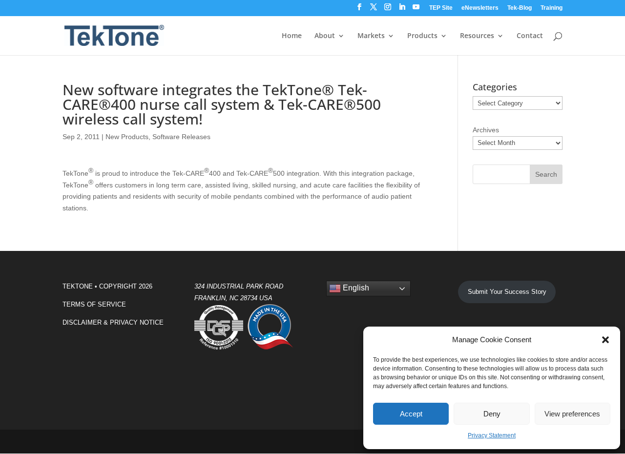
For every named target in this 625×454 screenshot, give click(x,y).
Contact (530, 36)
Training (551, 8)
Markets (371, 36)
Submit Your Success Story (507, 291)
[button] (605, 340)
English (355, 288)
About (324, 36)
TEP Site (441, 8)
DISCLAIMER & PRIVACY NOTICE (113, 322)
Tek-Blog (519, 8)
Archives (486, 130)
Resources (477, 36)
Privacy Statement (492, 435)
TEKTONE (77, 286)
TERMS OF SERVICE (94, 304)
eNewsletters (480, 8)
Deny (491, 414)
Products (422, 36)
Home (292, 36)
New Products (126, 137)
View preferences (572, 414)
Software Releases (181, 137)
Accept (411, 414)
